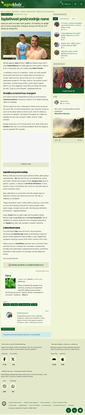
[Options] (80, 102)
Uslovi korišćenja (34, 405)
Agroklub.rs (15, 11)
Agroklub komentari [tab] (7, 329)
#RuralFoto (58, 114)
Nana (7, 304)
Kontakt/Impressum (59, 405)
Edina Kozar (64, 101)
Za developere (46, 405)
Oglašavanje (23, 405)
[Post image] (68, 127)
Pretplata (71, 405)
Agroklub (26, 408)
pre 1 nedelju (66, 103)
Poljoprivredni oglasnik (31, 402)
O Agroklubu (12, 405)
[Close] (75, 4)
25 (81, 140)
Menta (15, 304)
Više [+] (25, 295)
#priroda (66, 114)
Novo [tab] (73, 19)
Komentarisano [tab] (64, 19)
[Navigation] (81, 4)
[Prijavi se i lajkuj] (68, 410)
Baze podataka (45, 402)
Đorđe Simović (22, 313)
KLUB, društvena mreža (59, 402)
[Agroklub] (12, 4)
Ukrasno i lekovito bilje (28, 11)
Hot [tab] (55, 19)
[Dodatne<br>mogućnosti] (80, 410)
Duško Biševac (25, 304)
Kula (35, 304)
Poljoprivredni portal (15, 402)
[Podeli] (74, 410)
